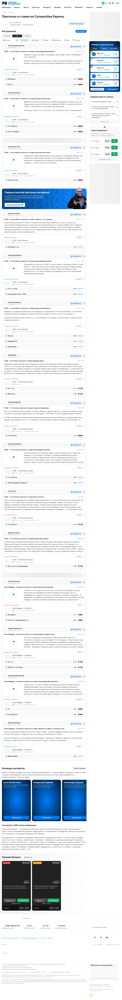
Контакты (43, 938)
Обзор (107, 141)
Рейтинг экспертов (79, 768)
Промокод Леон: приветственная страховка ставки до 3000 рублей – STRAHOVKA (15, 887)
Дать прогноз (81, 31)
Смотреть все (104, 122)
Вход (117, 3)
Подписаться (16, 817)
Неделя (95, 48)
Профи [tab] (27, 36)
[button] (76, 46)
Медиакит (50, 938)
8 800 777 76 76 (40, 972)
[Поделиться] (84, 46)
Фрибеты (26, 881)
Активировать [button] (23, 900)
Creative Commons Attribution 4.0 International (40, 979)
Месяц (105, 48)
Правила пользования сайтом (10, 938)
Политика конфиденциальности (29, 938)
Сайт (114, 141)
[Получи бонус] (103, 3)
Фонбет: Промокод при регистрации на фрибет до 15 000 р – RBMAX (46, 887)
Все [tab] (17, 36)
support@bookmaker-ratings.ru (62, 972)
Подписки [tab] (7, 36)
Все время (114, 48)
